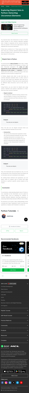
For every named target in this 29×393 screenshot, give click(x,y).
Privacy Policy (14, 387)
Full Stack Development (7, 286)
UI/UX (2, 297)
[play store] (20, 371)
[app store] (8, 371)
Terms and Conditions (6, 387)
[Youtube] (21, 382)
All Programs (4, 305)
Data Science (4, 289)
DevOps (3, 300)
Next (21, 231)
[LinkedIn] (10, 382)
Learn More (15, 270)
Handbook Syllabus (15, 226)
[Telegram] (17, 382)
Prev (8, 231)
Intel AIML (3, 294)
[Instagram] (6, 382)
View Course (14, 33)
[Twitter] (13, 382)
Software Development (6, 292)
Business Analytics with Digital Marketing (11, 303)
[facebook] (2, 382)
